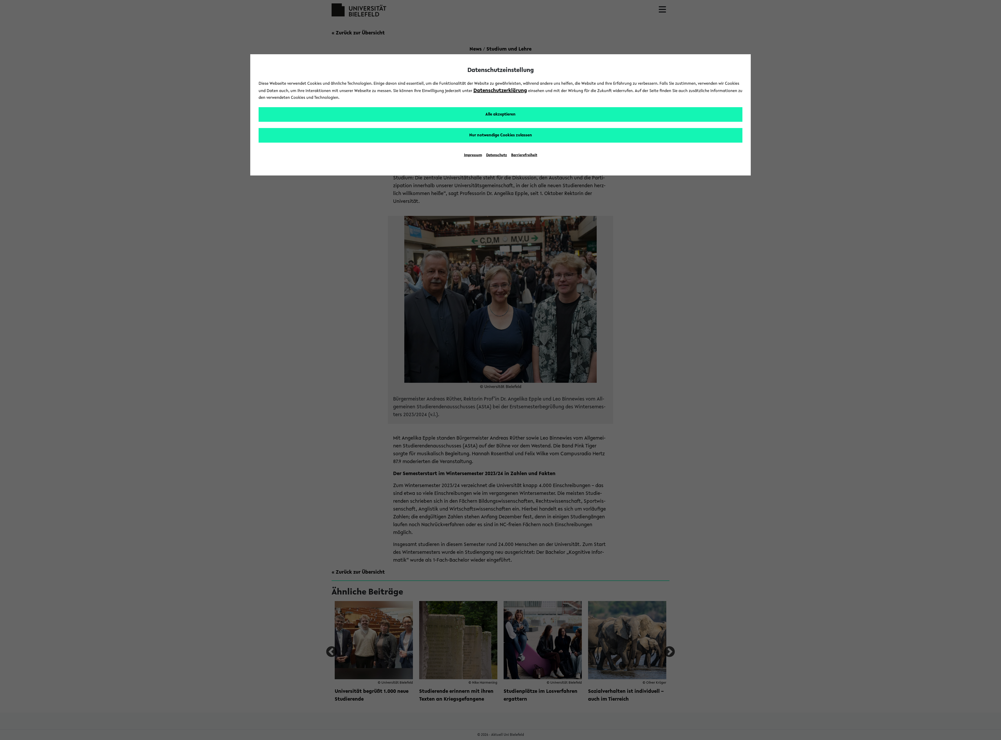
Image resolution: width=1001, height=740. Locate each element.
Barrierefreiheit (524, 155)
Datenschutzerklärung (500, 90)
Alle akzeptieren (500, 114)
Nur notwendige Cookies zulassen (500, 135)
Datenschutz (496, 155)
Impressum (473, 155)
